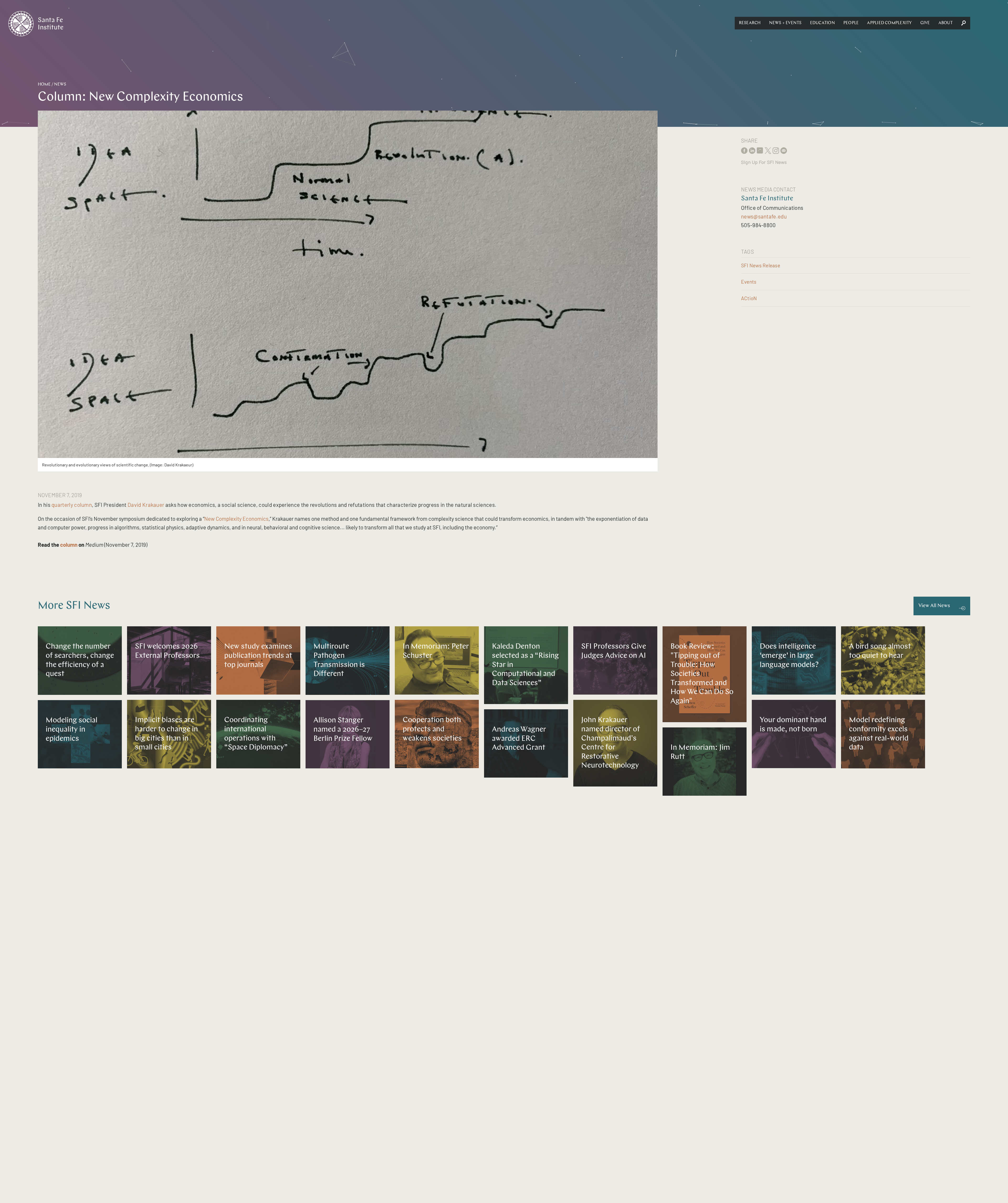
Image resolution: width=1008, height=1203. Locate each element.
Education (822, 23)
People (851, 23)
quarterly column (71, 504)
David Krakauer (146, 504)
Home (44, 84)
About (945, 23)
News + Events (785, 23)
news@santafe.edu (764, 216)
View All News (934, 605)
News (60, 84)
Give (925, 23)
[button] (750, 23)
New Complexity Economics (236, 518)
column (68, 544)
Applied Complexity (889, 23)
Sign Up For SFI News (764, 162)
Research (750, 23)
